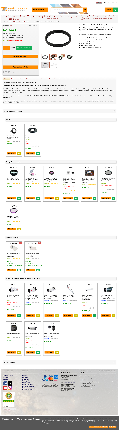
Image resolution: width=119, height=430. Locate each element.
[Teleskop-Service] (15, 9)
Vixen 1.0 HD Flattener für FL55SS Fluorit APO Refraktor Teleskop (51, 335)
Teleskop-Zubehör (23, 16)
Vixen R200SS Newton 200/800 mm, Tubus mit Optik (13, 297)
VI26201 (33, 323)
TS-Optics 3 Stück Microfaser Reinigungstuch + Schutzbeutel (32, 255)
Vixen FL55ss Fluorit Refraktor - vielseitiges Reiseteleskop (32, 335)
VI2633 (32, 284)
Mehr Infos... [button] (11, 153)
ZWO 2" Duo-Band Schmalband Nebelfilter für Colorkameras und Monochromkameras (69, 180)
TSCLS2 (52, 168)
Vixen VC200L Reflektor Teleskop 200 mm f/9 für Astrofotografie (51, 297)
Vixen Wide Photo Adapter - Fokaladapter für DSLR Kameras (14, 137)
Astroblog (6, 377)
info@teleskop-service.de (69, 382)
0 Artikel (108, 9)
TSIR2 (32, 168)
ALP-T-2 (14, 206)
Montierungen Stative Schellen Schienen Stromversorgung (13, 17)
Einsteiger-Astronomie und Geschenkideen (97, 17)
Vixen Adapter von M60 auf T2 (31, 136)
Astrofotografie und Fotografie (41, 16)
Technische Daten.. (17, 79)
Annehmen (112, 426)
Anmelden (114, 2)
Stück (13, 47)
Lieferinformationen (28, 386)
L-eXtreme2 (89, 168)
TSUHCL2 (13, 168)
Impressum (25, 377)
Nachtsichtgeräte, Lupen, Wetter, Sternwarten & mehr (86, 17)
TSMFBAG (14, 243)
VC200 (51, 284)
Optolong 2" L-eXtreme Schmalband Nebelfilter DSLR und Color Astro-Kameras (88, 180)
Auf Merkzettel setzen (20, 56)
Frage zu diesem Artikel (20, 67)
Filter (28, 16)
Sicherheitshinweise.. (55, 79)
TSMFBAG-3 (32, 243)
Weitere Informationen (95, 426)
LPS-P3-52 (108, 168)
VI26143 (70, 284)
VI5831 (108, 284)
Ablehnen (105, 426)
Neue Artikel (115, 16)
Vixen (10, 25)
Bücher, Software (77, 16)
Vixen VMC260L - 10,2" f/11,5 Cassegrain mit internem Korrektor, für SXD (108, 297)
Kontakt (106, 2)
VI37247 (14, 323)
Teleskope (5, 16)
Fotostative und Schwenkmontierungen (67, 16)
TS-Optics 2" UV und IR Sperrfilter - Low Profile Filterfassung (31, 180)
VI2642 (13, 284)
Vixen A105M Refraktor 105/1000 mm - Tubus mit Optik (70, 297)
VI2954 (32, 126)
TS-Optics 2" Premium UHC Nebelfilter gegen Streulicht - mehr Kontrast (14, 180)
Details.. (6, 79)
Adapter (33, 16)
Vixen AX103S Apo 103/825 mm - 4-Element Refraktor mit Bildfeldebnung (89, 297)
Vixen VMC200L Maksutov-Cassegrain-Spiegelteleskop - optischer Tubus (32, 297)
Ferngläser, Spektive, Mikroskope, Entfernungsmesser (53, 17)
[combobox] (40, 9)
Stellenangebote (8, 375)
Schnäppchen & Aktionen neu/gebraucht (107, 17)
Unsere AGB (25, 379)
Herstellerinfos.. (41, 79)
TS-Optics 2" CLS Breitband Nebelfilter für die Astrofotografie (50, 180)
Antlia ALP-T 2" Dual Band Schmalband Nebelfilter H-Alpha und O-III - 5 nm (14, 218)
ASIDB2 (70, 168)
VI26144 (89, 284)
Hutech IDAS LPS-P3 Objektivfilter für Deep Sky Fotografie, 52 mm (108, 180)
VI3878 (13, 126)
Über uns (5, 379)
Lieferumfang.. (30, 79)
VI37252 (51, 323)
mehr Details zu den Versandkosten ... (13, 37)
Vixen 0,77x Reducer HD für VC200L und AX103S (13, 334)
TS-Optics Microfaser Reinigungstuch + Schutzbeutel (14, 255)
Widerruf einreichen (9, 409)
